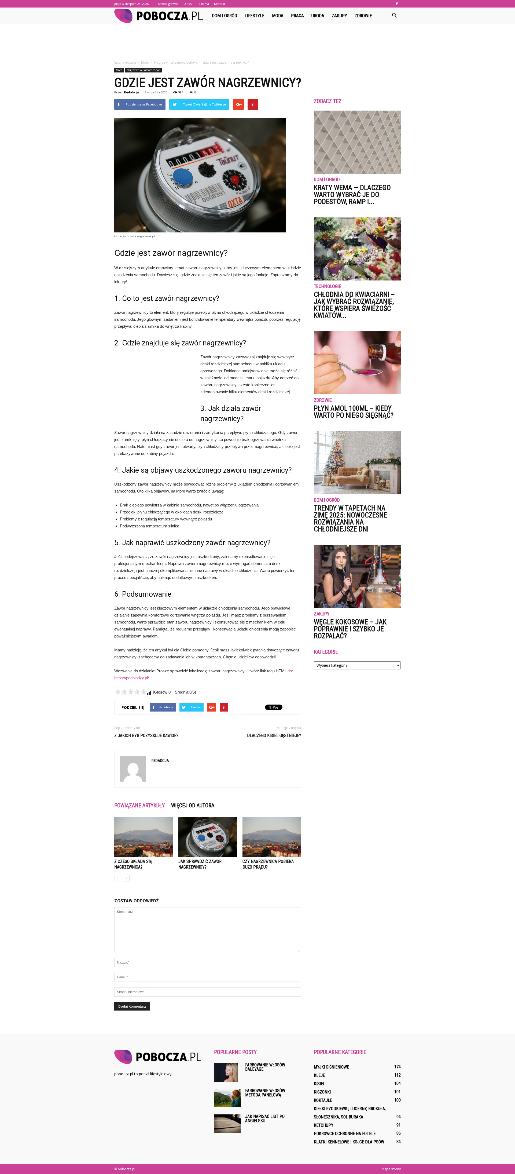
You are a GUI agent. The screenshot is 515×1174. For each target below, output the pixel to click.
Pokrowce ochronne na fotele (345, 1133)
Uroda (317, 15)
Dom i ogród (224, 15)
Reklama (203, 4)
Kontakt (219, 4)
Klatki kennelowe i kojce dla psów (349, 1141)
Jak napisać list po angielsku (265, 1118)
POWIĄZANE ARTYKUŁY (139, 805)
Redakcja (131, 92)
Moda (278, 15)
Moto (119, 70)
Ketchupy (323, 1125)
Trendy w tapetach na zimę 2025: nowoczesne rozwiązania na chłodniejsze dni (350, 518)
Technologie (327, 286)
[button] (394, 15)
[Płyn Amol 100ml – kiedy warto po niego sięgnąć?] (357, 362)
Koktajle (323, 1100)
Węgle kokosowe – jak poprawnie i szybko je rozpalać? (350, 629)
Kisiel (319, 1083)
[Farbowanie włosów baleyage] (226, 1072)
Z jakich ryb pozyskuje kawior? (146, 735)
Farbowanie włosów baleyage (265, 1067)
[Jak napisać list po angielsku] (227, 1123)
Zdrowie (363, 15)
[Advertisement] (257, 42)
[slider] (130, 691)
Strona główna (168, 4)
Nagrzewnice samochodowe (143, 70)
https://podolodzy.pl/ (131, 678)
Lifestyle (254, 15)
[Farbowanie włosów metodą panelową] (227, 1098)
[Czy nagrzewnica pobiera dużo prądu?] (271, 837)
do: (290, 671)
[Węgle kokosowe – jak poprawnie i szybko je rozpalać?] (357, 576)
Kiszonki (322, 1092)
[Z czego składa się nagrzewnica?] (143, 837)
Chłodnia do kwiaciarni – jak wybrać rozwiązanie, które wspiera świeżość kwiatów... (354, 304)
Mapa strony (391, 1169)
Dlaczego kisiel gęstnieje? (274, 735)
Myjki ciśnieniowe (331, 1067)
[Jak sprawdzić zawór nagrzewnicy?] (207, 837)
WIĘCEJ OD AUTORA (192, 805)
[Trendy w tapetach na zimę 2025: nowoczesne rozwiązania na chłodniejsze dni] (357, 462)
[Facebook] (397, 4)
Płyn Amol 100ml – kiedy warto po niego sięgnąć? (353, 411)
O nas (187, 4)
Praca (297, 15)
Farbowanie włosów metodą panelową (265, 1093)
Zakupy (339, 15)
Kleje (319, 1075)
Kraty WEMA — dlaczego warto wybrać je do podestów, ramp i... (352, 195)
